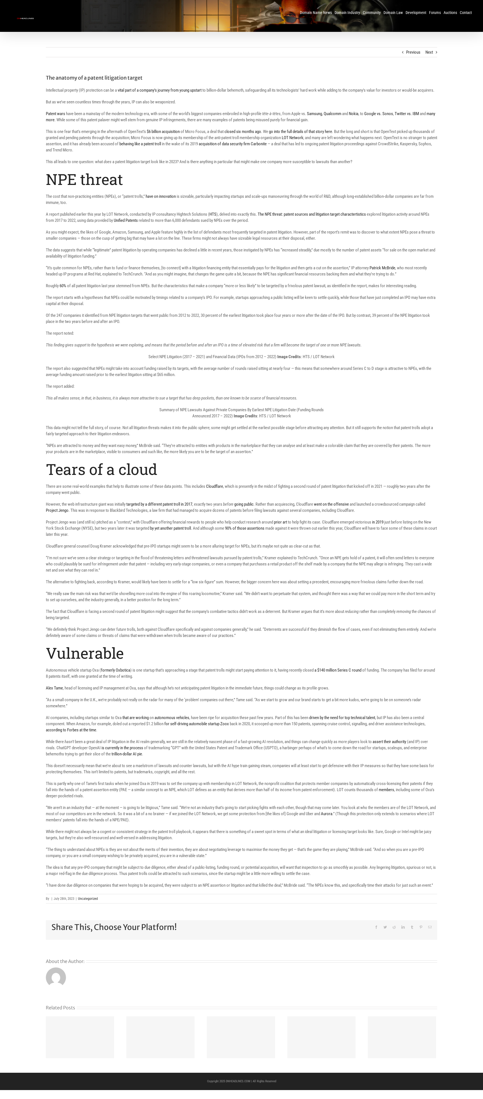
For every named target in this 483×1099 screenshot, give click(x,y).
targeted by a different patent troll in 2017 (159, 504)
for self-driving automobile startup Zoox (196, 723)
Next (429, 52)
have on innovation (161, 196)
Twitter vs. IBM (407, 113)
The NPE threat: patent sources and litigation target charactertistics (312, 214)
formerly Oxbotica (115, 670)
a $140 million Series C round (337, 670)
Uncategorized (88, 899)
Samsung (314, 113)
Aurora (326, 813)
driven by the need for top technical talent (342, 717)
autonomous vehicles (172, 717)
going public (244, 504)
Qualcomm (332, 113)
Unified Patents (126, 220)
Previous (413, 52)
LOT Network (292, 137)
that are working (135, 717)
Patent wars (55, 113)
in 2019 (377, 522)
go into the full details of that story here (300, 131)
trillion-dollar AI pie (127, 754)
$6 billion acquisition (163, 131)
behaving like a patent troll (140, 143)
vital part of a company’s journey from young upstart (160, 90)
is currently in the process (122, 747)
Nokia (353, 113)
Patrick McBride (382, 267)
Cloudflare (214, 486)
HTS (212, 214)
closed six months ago (242, 131)
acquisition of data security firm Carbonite (233, 143)
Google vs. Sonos (378, 113)
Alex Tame (54, 688)
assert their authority (389, 741)
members (386, 789)
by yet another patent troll (170, 528)
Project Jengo (57, 510)
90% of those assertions (244, 528)
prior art (280, 522)
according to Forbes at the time (71, 729)
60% (63, 285)
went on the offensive (331, 504)
